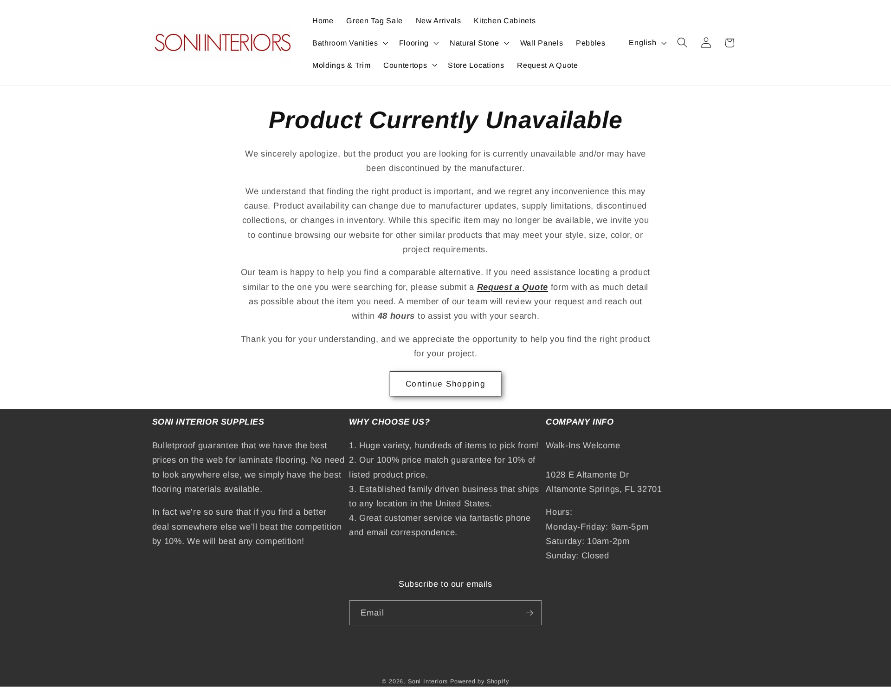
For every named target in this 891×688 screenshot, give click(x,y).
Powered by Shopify (479, 681)
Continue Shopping (445, 383)
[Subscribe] (529, 612)
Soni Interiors (428, 681)
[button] (349, 43)
